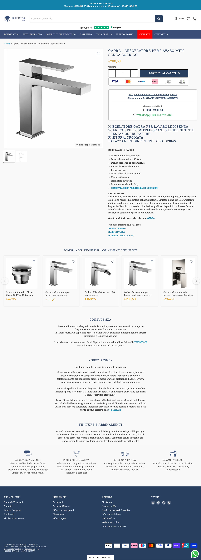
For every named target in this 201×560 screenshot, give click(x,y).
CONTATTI (160, 34)
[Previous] (4, 280)
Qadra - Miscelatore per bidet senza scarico (100, 294)
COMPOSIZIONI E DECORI (60, 34)
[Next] (196, 280)
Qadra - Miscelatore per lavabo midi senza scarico (137, 294)
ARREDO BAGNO (125, 34)
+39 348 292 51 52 (129, 6)
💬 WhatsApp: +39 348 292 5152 (152, 115)
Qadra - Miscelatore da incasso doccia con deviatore (178, 294)
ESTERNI (85, 34)
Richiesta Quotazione (14, 518)
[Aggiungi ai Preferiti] (98, 53)
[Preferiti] (188, 18)
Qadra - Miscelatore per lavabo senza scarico (57, 294)
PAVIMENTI (10, 34)
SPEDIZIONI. (114, 409)
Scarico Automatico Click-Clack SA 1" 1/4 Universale (19, 294)
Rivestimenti (59, 514)
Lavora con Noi (109, 506)
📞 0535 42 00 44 (153, 110)
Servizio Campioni (12, 510)
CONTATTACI (140, 342)
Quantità (112, 67)
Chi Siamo (107, 502)
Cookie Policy (108, 518)
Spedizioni (9, 514)
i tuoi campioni (101, 557)
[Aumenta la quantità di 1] (134, 73)
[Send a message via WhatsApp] (195, 554)
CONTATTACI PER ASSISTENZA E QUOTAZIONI (134, 188)
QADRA (151, 218)
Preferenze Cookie (110, 522)
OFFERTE (144, 34)
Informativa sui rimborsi (114, 526)
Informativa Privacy (111, 514)
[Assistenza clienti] (28, 462)
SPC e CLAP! (103, 34)
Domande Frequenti (13, 502)
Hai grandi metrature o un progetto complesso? (152, 96)
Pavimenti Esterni (61, 506)
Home (7, 43)
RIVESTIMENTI (31, 34)
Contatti (7, 506)
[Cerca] (159, 18)
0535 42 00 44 (82, 6)
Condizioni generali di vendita (116, 510)
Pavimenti (58, 502)
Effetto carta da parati (63, 510)
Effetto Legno (59, 518)
